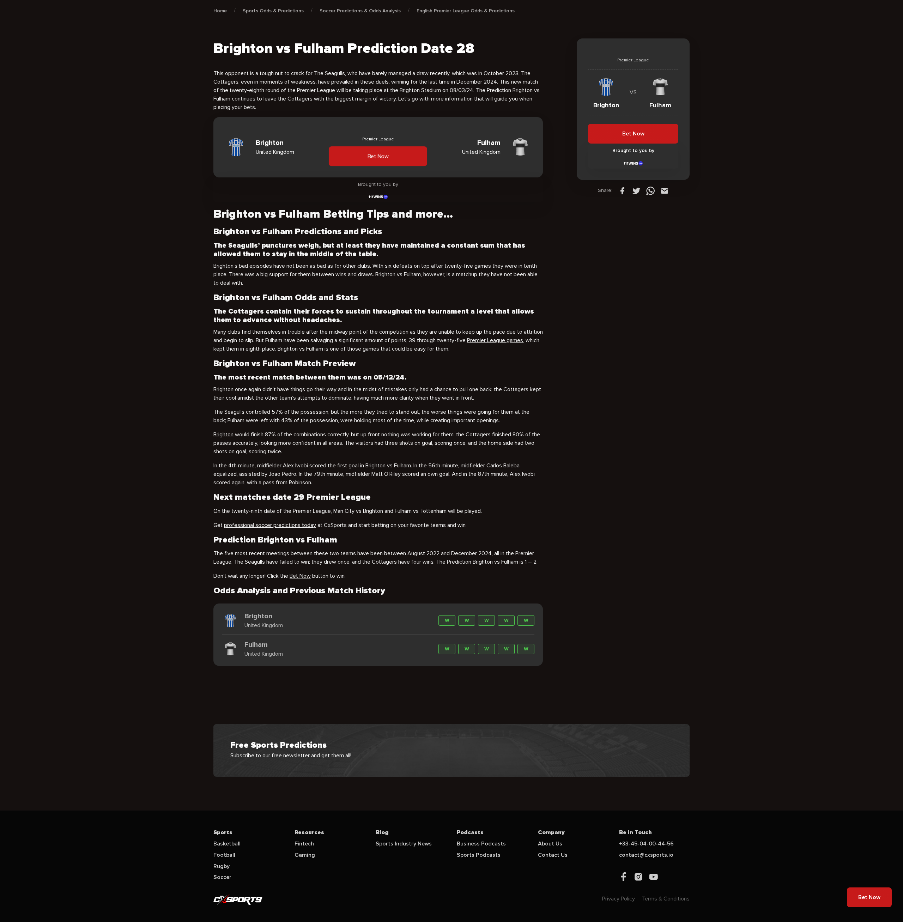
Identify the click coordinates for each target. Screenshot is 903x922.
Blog (382, 832)
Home (220, 11)
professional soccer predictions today (270, 525)
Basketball (227, 843)
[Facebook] (622, 190)
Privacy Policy (618, 898)
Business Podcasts (481, 843)
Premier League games (495, 340)
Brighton (223, 434)
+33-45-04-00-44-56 (646, 843)
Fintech (304, 843)
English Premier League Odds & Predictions (466, 11)
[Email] (664, 190)
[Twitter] (636, 190)
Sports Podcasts (479, 855)
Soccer (222, 877)
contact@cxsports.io (646, 855)
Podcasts (470, 832)
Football (224, 855)
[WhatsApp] (650, 190)
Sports (222, 832)
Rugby (221, 866)
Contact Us (553, 855)
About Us (550, 843)
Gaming (305, 855)
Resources (309, 832)
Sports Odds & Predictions (273, 11)
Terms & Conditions (666, 898)
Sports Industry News (404, 843)
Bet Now (378, 156)
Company (551, 832)
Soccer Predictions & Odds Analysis (360, 11)
